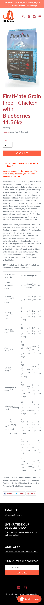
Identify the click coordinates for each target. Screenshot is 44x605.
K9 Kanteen (16, 594)
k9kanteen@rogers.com (14, 515)
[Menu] (39, 16)
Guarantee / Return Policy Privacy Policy (21, 551)
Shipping (6, 132)
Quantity (6, 140)
